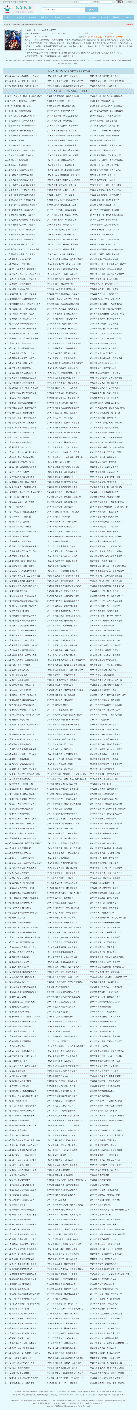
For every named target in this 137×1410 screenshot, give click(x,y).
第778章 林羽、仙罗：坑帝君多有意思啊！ (108, 81)
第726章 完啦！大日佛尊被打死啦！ (105, 1288)
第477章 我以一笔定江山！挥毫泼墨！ (106, 878)
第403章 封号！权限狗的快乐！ (18, 759)
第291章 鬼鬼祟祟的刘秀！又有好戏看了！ (108, 571)
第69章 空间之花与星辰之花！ (102, 204)
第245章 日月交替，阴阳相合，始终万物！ (65, 497)
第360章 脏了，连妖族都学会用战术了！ (107, 685)
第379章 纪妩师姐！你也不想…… (18, 719)
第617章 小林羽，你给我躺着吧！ (61, 1110)
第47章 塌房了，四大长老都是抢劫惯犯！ (64, 170)
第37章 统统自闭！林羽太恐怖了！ (19, 155)
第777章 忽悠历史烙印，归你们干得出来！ (22, 86)
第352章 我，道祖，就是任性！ (18, 675)
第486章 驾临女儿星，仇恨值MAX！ (105, 892)
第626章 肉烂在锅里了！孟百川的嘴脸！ (64, 1125)
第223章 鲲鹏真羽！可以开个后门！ (20, 462)
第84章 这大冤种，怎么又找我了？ (104, 229)
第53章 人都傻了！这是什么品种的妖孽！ (64, 180)
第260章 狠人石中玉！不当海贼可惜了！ (64, 521)
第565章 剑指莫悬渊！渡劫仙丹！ (19, 1026)
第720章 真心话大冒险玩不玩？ (103, 1279)
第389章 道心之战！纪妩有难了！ (61, 734)
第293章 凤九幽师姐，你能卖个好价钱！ (64, 576)
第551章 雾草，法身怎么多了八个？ (62, 1001)
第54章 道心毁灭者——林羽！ (102, 180)
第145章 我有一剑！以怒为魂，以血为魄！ (22, 333)
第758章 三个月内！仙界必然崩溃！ (62, 1343)
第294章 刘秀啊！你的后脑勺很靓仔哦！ (107, 576)
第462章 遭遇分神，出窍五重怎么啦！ (106, 853)
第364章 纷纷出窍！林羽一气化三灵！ (20, 694)
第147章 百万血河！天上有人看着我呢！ (107, 333)
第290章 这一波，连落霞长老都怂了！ (63, 571)
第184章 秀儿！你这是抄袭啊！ (18, 398)
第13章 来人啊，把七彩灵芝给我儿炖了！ (22, 115)
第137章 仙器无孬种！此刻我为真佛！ (63, 318)
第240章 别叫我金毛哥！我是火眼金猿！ (107, 487)
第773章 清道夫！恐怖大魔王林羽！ (62, 1368)
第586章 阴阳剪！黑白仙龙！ (17, 1061)
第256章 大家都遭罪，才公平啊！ (19, 516)
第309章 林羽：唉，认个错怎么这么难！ (107, 600)
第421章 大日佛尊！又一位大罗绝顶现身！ (22, 789)
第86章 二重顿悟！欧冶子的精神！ (61, 234)
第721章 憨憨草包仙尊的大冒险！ (19, 1284)
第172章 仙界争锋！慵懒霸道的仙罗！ (20, 378)
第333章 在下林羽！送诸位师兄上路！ (106, 640)
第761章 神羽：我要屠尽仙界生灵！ (62, 1348)
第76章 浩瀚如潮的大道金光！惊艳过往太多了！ (25, 219)
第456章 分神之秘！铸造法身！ (103, 843)
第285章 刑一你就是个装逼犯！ (103, 561)
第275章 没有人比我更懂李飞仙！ (61, 546)
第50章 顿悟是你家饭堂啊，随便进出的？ (64, 175)
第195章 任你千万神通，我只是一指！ (106, 412)
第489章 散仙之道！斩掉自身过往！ (105, 897)
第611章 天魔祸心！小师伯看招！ (61, 1100)
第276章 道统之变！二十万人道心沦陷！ (107, 546)
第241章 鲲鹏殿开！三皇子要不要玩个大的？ (23, 492)
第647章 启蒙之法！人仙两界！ (60, 1160)
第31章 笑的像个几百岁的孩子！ (18, 145)
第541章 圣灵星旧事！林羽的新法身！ (20, 987)
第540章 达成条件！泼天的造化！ (104, 982)
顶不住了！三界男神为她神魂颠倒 (83, 1391)
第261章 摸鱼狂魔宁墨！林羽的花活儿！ (107, 521)
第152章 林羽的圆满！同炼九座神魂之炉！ (65, 343)
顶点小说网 (19, 9)
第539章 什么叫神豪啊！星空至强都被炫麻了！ (67, 982)
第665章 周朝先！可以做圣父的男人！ (63, 1189)
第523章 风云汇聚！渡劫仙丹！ (18, 957)
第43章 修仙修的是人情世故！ (17, 165)
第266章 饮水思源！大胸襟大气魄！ (62, 531)
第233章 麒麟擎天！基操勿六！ (60, 477)
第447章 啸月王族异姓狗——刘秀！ (105, 828)
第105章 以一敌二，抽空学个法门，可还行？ (109, 264)
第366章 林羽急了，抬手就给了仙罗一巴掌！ (109, 694)
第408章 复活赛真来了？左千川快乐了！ (107, 764)
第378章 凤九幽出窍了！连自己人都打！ (107, 714)
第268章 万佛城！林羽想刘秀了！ (19, 536)
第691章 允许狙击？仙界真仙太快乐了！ (21, 1234)
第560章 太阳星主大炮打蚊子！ (60, 1016)
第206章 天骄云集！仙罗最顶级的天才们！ (65, 432)
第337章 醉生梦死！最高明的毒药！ (20, 650)
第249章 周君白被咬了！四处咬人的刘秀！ (108, 501)
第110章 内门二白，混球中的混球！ (62, 274)
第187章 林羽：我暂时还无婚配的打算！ (21, 402)
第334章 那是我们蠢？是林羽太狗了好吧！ (22, 645)
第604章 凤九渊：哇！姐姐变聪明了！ (20, 1090)
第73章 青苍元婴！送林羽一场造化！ (20, 214)
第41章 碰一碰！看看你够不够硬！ (61, 160)
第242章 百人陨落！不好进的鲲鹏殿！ (63, 492)
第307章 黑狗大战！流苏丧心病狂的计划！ (22, 600)
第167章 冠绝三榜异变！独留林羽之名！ (64, 368)
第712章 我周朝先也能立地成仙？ (19, 1269)
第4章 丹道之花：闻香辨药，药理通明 (20, 101)
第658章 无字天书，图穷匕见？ (18, 1180)
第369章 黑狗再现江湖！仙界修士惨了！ (107, 699)
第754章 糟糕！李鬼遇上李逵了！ (19, 1338)
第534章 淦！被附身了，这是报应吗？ (106, 972)
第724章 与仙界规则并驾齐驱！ (18, 1288)
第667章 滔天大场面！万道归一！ (19, 1194)
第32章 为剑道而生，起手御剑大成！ (62, 145)
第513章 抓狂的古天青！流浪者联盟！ (106, 937)
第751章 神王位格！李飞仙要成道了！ (20, 1333)
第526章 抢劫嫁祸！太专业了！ (18, 962)
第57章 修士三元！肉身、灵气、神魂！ (106, 185)
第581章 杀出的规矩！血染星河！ (61, 1051)
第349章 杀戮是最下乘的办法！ (18, 670)
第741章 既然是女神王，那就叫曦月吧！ (107, 1313)
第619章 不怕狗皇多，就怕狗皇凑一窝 (20, 1115)
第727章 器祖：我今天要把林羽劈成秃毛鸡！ (23, 1293)
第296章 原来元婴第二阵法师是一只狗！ (64, 581)
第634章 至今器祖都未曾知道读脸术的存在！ (23, 1140)
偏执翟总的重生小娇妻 (114, 1391)
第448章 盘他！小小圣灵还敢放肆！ (20, 833)
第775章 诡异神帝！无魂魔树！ (103, 86)
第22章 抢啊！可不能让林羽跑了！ (19, 130)
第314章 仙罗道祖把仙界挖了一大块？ (63, 610)
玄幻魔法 (20, 17)
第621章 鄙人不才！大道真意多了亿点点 (107, 1115)
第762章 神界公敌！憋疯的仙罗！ (104, 1348)
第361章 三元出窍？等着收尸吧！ (19, 690)
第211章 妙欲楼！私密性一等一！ (19, 442)
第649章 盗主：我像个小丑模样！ (19, 1165)
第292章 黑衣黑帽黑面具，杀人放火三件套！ (23, 576)
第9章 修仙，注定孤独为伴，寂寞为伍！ (107, 105)
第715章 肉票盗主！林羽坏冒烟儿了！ (20, 1274)
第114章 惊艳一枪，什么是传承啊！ (105, 279)
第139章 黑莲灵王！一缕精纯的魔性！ (20, 323)
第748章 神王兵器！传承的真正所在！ (20, 1328)
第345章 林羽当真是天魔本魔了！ (104, 660)
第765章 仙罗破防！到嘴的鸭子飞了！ (106, 1353)
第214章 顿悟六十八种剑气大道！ (19, 447)
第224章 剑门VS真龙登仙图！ (59, 462)
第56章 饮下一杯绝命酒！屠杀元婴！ (62, 185)
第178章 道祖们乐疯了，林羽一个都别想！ (22, 388)
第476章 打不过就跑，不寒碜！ (60, 878)
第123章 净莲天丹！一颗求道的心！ (105, 294)
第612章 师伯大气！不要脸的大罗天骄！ (107, 1100)
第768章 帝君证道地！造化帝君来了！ (106, 1358)
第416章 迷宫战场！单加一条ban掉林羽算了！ (66, 779)
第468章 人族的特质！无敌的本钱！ (105, 863)
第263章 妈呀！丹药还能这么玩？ (61, 526)
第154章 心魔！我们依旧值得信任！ (20, 348)
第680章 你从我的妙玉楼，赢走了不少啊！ (65, 1214)
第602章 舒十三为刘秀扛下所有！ (61, 1086)
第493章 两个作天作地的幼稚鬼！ (19, 907)
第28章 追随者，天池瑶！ (15, 140)
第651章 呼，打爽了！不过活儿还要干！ (107, 1165)
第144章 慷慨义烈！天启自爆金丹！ (105, 328)
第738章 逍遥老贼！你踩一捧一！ (104, 1308)
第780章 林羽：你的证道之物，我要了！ (21, 81)
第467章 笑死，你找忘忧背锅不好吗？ (63, 863)
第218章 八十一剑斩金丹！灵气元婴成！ (64, 452)
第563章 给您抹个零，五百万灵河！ (62, 1021)
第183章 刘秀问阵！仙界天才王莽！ (105, 393)
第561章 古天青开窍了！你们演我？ (105, 1016)
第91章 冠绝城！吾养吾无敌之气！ (19, 244)
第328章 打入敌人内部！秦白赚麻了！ (20, 635)
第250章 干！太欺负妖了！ (16, 506)
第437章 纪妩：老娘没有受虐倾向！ (62, 813)
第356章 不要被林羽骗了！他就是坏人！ (64, 680)
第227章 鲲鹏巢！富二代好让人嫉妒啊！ (64, 467)
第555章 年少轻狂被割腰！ (101, 1006)
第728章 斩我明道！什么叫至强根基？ (63, 1293)
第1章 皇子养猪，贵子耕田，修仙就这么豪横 (23, 96)
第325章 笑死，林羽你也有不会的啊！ (20, 630)
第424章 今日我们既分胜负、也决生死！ (21, 793)
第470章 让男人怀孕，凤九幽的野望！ (63, 868)
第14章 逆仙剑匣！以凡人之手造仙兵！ (63, 115)
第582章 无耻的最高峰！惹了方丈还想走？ (108, 1051)
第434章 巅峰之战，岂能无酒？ (60, 808)
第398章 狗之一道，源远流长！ (60, 749)
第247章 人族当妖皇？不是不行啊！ (20, 501)
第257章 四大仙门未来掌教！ (59, 516)
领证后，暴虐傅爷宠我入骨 (60, 1391)
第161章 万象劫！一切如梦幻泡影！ (62, 358)
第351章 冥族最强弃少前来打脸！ (104, 670)
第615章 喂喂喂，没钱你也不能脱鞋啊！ (107, 1105)
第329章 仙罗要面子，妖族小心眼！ (62, 635)
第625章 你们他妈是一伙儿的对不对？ (20, 1125)
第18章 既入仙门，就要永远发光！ (104, 120)
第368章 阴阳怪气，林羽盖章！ (60, 699)
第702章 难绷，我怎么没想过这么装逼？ (107, 1249)
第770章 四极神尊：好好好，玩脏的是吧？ (65, 1363)
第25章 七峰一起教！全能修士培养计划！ (22, 135)
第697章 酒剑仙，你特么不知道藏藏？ (20, 1244)
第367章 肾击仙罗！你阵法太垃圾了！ (20, 699)
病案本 (31, 60)
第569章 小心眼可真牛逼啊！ (59, 1031)
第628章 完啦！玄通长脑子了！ (18, 1130)
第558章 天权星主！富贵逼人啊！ (104, 1011)
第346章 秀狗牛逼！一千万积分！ (19, 665)
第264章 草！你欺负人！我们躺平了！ (106, 526)
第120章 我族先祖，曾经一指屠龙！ (105, 289)
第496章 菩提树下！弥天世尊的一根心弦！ (22, 912)
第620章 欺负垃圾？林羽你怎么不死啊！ (64, 1115)
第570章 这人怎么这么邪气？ (102, 1031)
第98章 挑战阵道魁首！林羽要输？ (61, 254)
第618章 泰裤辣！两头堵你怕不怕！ (105, 1110)
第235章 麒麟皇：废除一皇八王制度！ (20, 482)
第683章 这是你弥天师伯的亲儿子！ (62, 1219)
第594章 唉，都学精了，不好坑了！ (105, 1071)
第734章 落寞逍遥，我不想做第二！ (62, 1303)
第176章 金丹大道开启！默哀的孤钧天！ (64, 383)
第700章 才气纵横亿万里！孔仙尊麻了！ (21, 1249)
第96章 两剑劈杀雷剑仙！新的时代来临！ (107, 249)
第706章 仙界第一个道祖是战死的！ (20, 1259)
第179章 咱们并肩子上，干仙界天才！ (63, 388)
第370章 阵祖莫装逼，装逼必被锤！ (20, 704)
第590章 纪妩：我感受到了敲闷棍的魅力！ (65, 1066)
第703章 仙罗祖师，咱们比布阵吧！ (20, 1254)
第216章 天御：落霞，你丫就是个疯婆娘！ (108, 447)
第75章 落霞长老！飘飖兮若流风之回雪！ (107, 214)
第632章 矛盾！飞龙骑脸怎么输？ (61, 1135)
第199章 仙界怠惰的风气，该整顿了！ (20, 422)
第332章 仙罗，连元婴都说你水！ (61, 640)
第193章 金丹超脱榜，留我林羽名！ (20, 412)
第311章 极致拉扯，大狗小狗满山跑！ (63, 605)
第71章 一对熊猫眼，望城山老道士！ (62, 209)
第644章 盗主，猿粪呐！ (57, 1155)
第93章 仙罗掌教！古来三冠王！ (103, 244)
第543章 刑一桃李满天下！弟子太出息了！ (108, 987)
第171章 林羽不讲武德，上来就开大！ (106, 373)
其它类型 (104, 17)
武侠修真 (32, 17)
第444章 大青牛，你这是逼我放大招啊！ (107, 823)
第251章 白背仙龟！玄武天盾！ (60, 506)
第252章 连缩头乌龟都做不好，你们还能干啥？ (110, 506)
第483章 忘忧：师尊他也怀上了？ (104, 888)
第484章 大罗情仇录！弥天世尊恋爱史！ (21, 892)
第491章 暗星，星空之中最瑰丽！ (61, 902)
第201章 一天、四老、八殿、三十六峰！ (107, 422)
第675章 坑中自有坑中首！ (101, 1204)
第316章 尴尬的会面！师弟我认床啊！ (20, 615)
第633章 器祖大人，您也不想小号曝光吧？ (108, 1135)
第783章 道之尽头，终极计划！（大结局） (106, 36)
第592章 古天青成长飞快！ (16, 1071)
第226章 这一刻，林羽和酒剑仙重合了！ (21, 467)
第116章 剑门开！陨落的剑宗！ (60, 284)
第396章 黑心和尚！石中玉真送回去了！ (107, 744)
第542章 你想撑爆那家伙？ (58, 987)
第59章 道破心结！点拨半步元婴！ (61, 190)
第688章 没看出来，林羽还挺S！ (18, 1229)
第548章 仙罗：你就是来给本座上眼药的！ (65, 996)
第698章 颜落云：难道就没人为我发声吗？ (65, 1244)
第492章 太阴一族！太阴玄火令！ (104, 902)
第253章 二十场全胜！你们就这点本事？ (21, 511)
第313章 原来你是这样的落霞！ (18, 610)
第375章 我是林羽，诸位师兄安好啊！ (106, 709)
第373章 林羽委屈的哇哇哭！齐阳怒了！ (21, 709)
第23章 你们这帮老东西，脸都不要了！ (63, 130)
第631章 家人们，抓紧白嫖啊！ (18, 1135)
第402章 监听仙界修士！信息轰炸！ (105, 754)
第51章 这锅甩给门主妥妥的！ (102, 175)
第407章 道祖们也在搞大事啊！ (60, 764)
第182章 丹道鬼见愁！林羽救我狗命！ (63, 393)
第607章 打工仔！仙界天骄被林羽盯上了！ (22, 1095)
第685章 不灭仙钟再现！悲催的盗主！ (20, 1224)
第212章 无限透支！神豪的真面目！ (62, 442)
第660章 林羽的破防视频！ (101, 1180)
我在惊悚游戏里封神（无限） (68, 63)
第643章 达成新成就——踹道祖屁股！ (20, 1155)
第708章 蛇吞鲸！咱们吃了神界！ (104, 1259)
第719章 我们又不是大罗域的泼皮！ (62, 1279)
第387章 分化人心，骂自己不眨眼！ (105, 729)
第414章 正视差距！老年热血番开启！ (106, 774)
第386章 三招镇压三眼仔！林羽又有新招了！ (66, 729)
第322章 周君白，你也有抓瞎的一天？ (20, 625)
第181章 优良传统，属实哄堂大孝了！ (20, 393)
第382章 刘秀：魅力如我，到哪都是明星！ (22, 724)
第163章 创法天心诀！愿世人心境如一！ (21, 363)
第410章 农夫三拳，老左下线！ (60, 769)
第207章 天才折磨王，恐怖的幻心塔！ (106, 432)
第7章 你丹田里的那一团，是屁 (18, 105)
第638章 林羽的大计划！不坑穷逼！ (62, 1145)
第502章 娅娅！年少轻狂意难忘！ (19, 922)
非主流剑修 (101, 1391)
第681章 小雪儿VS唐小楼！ (101, 1214)
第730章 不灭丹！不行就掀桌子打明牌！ (21, 1298)
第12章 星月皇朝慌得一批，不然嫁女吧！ (107, 110)
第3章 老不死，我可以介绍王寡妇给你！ (107, 96)
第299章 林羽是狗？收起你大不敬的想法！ (65, 586)
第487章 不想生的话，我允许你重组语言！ (22, 897)
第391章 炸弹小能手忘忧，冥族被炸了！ (21, 739)
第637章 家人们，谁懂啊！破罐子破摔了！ (22, 1145)
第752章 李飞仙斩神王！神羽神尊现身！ (64, 1333)
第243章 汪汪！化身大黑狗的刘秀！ (105, 492)
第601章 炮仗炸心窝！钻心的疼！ (19, 1086)
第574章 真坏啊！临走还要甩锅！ (19, 1041)
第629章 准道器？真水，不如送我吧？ (63, 1130)
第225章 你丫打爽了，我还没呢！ (104, 462)
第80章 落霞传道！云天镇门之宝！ (61, 224)
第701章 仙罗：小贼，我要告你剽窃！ (63, 1249)
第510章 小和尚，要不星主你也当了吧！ (107, 932)
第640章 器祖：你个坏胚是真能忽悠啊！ (21, 1150)
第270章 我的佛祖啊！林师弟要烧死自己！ (108, 536)
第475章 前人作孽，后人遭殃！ (18, 878)
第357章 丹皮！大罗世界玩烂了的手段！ (107, 680)
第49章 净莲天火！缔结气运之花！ (19, 175)
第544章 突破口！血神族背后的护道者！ (21, 991)
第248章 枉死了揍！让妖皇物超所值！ (63, 501)
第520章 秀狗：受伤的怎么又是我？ (20, 952)
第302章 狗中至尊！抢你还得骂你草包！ (64, 591)
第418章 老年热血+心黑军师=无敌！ (20, 784)
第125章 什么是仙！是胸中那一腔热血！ (64, 299)
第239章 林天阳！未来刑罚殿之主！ (62, 487)
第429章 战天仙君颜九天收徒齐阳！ (105, 798)
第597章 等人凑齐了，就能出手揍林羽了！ (108, 1076)
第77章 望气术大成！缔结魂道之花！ (62, 219)
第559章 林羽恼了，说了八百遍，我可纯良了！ (24, 1016)
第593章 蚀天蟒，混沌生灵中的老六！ (63, 1071)
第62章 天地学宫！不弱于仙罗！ (60, 195)
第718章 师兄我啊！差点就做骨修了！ (20, 1279)
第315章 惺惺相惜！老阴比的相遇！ (105, 610)
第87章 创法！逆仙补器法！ (101, 234)
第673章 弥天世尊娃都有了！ (17, 1204)
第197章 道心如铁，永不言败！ (60, 417)
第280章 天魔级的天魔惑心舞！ (18, 556)
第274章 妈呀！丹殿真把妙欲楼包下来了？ (22, 546)
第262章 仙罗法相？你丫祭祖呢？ (19, 526)
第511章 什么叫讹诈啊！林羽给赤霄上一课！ (23, 937)
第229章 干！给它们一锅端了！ (18, 472)
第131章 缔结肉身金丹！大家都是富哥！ (64, 308)
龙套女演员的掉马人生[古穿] (47, 1395)
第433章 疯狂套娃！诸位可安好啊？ (20, 808)
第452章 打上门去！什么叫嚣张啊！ (62, 838)
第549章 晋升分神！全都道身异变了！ (106, 996)
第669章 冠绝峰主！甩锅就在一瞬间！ (106, 1194)
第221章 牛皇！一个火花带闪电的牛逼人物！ (66, 457)
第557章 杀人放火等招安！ (58, 1011)
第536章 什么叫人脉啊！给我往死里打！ (64, 977)
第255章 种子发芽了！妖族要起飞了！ (106, 511)
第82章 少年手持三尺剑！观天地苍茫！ (21, 229)
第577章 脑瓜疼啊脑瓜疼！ (16, 1046)
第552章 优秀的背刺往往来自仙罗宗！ (106, 1001)
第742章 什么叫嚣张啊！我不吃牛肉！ (20, 1318)
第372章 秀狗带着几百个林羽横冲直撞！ (107, 704)
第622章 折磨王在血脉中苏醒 (17, 1120)
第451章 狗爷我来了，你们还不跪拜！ (20, 838)
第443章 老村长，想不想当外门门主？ (63, 823)
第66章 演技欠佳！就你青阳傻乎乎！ (105, 200)
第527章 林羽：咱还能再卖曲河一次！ (63, 962)
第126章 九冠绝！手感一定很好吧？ (105, 299)
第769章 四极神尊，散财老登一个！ (20, 1363)
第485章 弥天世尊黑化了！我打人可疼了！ (65, 892)
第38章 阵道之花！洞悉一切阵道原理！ (63, 155)
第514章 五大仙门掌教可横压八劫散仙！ (21, 942)
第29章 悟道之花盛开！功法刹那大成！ (63, 140)
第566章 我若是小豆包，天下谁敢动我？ (64, 1026)
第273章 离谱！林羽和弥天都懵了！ (105, 541)
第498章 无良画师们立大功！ (102, 912)
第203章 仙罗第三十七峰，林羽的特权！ (64, 427)
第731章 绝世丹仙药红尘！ (58, 1298)
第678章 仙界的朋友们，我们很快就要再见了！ (110, 1209)
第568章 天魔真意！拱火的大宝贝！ (20, 1031)
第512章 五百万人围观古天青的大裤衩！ (64, 937)
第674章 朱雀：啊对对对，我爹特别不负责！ (66, 1204)
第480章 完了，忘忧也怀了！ (102, 883)
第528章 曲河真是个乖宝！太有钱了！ (106, 962)
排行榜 (116, 17)
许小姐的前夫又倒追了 (67, 1395)
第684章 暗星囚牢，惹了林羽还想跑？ (106, 1219)
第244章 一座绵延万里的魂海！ (18, 497)
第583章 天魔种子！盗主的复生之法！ (20, 1056)
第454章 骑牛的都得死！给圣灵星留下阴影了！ (24, 843)
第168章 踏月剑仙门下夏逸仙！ (103, 368)
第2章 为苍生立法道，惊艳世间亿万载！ (64, 96)
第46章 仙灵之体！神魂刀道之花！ (19, 170)
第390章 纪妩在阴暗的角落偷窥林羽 (105, 734)
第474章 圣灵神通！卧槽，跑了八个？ (106, 873)
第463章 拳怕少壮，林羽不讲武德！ (20, 858)
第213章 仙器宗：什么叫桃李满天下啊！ (107, 442)
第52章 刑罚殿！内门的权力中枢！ (19, 180)
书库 (128, 17)
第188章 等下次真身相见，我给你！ (62, 402)
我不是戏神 (121, 60)
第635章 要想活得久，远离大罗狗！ (62, 1140)
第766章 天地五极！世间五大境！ (19, 1358)
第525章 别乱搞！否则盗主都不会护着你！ (108, 957)
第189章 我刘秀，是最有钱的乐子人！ (106, 402)
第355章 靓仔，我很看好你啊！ (18, 680)
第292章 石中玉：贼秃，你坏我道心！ (63, 739)
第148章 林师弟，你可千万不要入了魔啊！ (22, 338)
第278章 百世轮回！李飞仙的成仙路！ (63, 551)
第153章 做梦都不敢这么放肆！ (103, 343)
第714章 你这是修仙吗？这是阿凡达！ (106, 1269)
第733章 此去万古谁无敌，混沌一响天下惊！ (23, 1303)
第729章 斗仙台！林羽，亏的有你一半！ (107, 1293)
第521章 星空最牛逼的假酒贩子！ (61, 952)
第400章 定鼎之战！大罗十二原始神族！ (21, 754)
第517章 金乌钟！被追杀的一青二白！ (20, 947)
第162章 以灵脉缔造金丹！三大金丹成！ (107, 358)
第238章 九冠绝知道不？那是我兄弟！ (20, 487)
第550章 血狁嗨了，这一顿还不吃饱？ (20, 1001)
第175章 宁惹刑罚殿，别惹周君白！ (20, 383)
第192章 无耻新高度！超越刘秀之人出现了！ (109, 407)
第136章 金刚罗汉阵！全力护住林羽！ (20, 318)
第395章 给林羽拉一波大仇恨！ (60, 744)
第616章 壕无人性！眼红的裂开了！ (20, 1110)
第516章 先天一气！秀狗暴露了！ (104, 942)
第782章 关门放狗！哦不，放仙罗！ (62, 76)
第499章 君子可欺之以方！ (16, 917)
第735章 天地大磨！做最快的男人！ (105, 1303)
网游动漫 (92, 17)
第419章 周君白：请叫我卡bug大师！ (63, 784)
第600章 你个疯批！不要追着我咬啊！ (106, 1081)
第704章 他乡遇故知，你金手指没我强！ (64, 1254)
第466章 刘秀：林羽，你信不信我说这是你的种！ (25, 863)
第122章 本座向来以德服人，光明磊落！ (64, 294)
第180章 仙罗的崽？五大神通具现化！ (106, 388)
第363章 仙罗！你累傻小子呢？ (103, 690)
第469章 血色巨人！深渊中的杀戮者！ (20, 868)
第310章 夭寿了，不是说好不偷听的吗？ (21, 605)
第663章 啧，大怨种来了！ (101, 1185)
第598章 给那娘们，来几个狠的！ (19, 1081)
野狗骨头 (25, 60)
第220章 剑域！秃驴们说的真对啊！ (20, 457)
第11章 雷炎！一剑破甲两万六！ (60, 110)
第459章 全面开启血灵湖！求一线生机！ (107, 848)
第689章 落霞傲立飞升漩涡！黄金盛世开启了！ (67, 1229)
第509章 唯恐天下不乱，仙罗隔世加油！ (64, 932)
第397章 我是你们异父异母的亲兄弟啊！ (21, 749)
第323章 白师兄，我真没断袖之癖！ (62, 625)
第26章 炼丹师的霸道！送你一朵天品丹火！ (65, 135)
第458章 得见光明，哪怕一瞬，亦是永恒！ (65, 848)
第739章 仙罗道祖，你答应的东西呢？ (20, 1313)
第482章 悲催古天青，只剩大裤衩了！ (63, 888)
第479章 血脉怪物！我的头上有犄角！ (63, 883)
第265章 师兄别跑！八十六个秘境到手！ (21, 531)
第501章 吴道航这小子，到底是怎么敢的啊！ (109, 917)
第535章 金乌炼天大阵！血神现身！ (20, 977)
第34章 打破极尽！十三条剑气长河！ (20, 150)
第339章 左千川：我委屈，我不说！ (105, 650)
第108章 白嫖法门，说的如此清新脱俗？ (107, 269)
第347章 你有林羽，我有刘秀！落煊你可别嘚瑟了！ (68, 665)
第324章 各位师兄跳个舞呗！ (102, 625)
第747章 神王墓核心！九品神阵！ (104, 1323)
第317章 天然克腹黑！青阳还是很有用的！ (65, 615)
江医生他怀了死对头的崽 (43, 60)
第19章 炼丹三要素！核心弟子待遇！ (20, 125)
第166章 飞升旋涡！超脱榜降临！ (19, 368)
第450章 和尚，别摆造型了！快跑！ (105, 833)
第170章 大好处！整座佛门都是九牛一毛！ (65, 373)
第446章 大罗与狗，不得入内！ (60, 828)
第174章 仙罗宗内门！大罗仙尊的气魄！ (107, 378)
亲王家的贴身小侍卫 (115, 1395)
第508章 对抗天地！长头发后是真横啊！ (21, 932)
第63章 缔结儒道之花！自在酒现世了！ (106, 195)
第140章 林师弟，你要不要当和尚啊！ (63, 323)
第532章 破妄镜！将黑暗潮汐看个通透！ (21, 972)
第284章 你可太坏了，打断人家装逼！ (63, 561)
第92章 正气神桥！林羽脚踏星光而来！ (63, 244)
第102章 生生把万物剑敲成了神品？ (105, 259)
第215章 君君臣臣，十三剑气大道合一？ (64, 447)
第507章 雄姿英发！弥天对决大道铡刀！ (107, 927)
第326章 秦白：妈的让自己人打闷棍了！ (64, 630)
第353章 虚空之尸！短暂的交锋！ (61, 675)
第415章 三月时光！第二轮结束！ (19, 779)
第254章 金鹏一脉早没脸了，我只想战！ (64, 511)
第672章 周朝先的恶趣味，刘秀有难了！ (107, 1199)
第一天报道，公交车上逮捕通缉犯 (95, 1395)
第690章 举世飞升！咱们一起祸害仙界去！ (108, 1229)
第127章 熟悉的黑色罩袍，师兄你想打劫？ (22, 303)
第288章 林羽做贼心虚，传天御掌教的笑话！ (109, 566)
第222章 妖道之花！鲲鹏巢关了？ (104, 457)
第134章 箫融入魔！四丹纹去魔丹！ (62, 313)
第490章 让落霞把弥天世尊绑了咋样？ (20, 902)
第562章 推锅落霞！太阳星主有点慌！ (20, 1021)
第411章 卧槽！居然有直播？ (102, 769)
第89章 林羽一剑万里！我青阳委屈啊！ (63, 239)
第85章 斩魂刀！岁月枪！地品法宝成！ (21, 234)
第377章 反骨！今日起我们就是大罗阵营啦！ (66, 714)
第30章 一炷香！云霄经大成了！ (103, 140)
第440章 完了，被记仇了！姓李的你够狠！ (65, 818)
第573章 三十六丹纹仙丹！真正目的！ (106, 1036)
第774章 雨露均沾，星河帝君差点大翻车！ (108, 1368)
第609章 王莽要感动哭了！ (101, 1095)
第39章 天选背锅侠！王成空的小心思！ (106, 155)
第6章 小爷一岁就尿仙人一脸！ (103, 101)
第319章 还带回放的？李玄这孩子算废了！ (22, 620)
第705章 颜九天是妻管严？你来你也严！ (107, 1254)
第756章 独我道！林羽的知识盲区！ (105, 1338)
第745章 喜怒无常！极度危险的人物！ (20, 1323)
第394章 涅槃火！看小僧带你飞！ (19, 744)
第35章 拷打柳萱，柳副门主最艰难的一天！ (65, 150)
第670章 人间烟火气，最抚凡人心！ (20, 1199)
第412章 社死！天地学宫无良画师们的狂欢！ (23, 774)
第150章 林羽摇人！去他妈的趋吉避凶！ (107, 338)
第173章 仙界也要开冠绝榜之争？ (61, 378)
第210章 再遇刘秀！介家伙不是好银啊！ (107, 437)
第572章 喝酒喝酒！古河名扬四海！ (62, 1036)
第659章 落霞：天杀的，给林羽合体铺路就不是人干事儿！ (71, 1180)
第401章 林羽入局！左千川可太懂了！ (63, 754)
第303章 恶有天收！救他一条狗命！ (105, 591)
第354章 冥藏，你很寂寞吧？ (102, 675)
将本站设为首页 (9, 2)
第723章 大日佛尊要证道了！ (102, 1284)
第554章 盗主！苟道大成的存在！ (61, 1006)
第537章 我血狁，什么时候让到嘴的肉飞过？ (109, 977)
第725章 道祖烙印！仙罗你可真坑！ (62, 1288)
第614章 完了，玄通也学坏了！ (60, 1105)
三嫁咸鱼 (113, 60)
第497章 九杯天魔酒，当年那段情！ (62, 912)
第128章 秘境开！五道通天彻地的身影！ (64, 303)
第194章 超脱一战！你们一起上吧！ (62, 412)
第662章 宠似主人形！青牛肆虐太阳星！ (64, 1185)
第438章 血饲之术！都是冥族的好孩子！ (107, 813)
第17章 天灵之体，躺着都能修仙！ (61, 120)
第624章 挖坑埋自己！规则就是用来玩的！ (108, 1120)
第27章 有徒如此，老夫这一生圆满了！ (106, 135)
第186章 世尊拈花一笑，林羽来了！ (105, 398)
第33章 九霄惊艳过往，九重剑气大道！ (106, 145)
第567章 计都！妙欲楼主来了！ (103, 1026)
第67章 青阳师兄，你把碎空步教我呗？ (21, 204)
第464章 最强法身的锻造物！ (59, 858)
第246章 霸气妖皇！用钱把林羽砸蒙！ (106, 497)
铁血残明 (128, 60)
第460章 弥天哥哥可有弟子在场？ (19, 853)
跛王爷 (78, 1395)
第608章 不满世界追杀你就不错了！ (62, 1095)
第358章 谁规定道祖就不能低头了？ (20, 685)
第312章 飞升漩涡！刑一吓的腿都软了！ (107, 605)
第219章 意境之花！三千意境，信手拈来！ (108, 452)
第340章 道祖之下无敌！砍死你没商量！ (21, 655)
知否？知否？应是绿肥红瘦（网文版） (66, 60)
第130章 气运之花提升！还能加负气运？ (21, 308)
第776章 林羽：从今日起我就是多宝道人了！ (66, 86)
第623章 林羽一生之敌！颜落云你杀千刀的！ (66, 1120)
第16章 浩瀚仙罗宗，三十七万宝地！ (20, 120)
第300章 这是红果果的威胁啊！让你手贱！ (108, 586)
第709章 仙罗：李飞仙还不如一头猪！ (20, 1264)
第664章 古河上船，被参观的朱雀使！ (20, 1189)
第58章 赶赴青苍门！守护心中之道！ (20, 190)
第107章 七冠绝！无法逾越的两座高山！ (64, 269)
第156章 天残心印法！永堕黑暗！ (104, 348)
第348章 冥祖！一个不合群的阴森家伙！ (107, 665)
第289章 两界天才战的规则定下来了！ (20, 571)
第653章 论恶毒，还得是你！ (59, 1170)
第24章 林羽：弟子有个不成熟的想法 (105, 130)
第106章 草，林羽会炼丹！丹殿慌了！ (20, 269)
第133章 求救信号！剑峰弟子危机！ (20, 313)
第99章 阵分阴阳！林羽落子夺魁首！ (105, 254)
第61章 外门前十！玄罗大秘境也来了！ (21, 195)
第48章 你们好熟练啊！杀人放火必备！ (106, 170)
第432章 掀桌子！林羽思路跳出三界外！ (107, 803)
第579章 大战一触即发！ (100, 1046)
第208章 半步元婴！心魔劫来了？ (19, 437)
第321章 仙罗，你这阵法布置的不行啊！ (107, 620)
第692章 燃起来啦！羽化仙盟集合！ (62, 1234)
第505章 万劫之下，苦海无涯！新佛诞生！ (22, 927)
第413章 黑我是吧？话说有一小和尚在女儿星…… (67, 774)
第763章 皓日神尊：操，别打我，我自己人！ (23, 1353)
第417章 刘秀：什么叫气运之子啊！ (105, 779)
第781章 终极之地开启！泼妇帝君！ (105, 76)
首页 (9, 17)
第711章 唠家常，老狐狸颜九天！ (104, 1264)
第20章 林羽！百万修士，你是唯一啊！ (63, 125)
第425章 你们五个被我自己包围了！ (62, 793)
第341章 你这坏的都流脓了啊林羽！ (62, 655)
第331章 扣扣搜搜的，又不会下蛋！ (20, 640)
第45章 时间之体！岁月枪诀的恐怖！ (105, 165)
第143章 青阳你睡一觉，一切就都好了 (63, 328)
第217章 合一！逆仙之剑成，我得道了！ (21, 452)
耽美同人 (68, 17)
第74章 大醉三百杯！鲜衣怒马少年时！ (63, 214)
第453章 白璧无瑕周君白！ (101, 838)
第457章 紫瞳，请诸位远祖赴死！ (19, 848)
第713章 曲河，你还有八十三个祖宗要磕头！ (66, 1269)
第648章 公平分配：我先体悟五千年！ (106, 1160)
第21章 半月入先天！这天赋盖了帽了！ (106, 125)
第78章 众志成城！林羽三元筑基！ (104, 219)
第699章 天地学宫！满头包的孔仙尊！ (106, 1244)
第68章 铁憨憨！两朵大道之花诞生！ (62, 204)
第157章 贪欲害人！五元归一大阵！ (20, 353)
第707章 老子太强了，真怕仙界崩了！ (63, 1259)
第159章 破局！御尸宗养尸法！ (103, 353)
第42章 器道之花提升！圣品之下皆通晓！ (107, 160)
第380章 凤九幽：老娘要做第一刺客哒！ (64, 719)
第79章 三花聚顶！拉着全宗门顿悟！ (20, 224)
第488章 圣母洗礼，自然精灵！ (60, 897)
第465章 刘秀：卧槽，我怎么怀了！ (105, 858)
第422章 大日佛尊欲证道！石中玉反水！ (64, 789)
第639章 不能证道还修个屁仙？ (103, 1145)
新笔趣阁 (7, 24)
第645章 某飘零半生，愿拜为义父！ (105, 1155)
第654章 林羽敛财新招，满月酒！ (104, 1170)
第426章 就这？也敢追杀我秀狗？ (104, 793)
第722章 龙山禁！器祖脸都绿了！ (61, 1284)
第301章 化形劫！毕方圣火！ (17, 591)
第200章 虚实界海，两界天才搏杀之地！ (64, 422)
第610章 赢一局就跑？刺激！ (17, 1100)
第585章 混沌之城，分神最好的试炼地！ (107, 1056)
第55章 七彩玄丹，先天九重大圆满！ (20, 185)
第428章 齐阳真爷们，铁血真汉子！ (62, 798)
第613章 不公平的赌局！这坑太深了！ (20, 1105)
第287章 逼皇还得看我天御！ (59, 566)
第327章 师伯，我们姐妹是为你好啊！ (106, 630)
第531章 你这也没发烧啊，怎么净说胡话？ (108, 967)
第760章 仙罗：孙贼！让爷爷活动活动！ (21, 1348)
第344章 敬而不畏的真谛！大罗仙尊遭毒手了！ (67, 660)
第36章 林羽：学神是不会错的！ (103, 150)
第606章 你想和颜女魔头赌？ (102, 1090)
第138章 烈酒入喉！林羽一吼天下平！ (106, 318)
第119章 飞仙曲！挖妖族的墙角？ (61, 289)
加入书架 (129, 24)
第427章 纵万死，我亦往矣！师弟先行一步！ (23, 798)
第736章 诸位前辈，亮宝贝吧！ (18, 1308)
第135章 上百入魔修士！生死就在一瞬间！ (108, 313)
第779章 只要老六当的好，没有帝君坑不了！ (66, 81)
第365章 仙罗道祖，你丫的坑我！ (61, 694)
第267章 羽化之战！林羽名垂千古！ (105, 531)
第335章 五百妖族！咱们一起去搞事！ (63, 645)
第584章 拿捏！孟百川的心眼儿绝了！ (63, 1056)
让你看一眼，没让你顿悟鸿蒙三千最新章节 (27, 24)
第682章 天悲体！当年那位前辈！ (19, 1219)
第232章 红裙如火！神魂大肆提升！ (20, 477)
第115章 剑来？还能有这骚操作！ (19, 284)
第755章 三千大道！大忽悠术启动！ (62, 1338)
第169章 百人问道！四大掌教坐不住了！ (21, 373)
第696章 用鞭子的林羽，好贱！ (103, 1239)
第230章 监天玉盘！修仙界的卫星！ (62, 472)
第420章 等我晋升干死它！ (101, 784)
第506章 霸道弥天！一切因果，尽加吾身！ (65, 927)
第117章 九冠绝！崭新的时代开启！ (105, 284)
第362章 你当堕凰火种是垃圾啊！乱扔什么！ (66, 690)
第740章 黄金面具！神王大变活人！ (62, 1313)
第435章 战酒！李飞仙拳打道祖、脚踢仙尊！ (109, 808)
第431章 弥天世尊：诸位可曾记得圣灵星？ (65, 803)
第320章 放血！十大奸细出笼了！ (61, 620)
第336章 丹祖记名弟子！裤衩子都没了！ (107, 645)
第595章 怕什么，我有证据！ (17, 1076)
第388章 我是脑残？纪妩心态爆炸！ (20, 734)
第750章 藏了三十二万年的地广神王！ (106, 1328)
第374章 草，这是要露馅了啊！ (60, 709)
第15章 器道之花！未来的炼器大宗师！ (106, 115)
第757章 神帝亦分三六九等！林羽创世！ (21, 1343)
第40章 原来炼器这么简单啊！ (17, 160)
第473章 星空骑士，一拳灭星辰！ (61, 873)
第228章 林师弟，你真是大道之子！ (105, 467)
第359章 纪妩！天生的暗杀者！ (60, 685)
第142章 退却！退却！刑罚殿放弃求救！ (21, 328)
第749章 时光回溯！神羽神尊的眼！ (62, 1328)
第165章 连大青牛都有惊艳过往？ (104, 363)
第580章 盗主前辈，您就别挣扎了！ (20, 1051)
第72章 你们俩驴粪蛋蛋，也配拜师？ (105, 209)
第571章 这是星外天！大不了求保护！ (20, 1036)
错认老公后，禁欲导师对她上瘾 (24, 1395)
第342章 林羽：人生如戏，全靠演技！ (106, 655)
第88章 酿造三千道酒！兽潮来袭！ (19, 239)
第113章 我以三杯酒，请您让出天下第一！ (65, 279)
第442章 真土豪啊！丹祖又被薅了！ (20, 823)
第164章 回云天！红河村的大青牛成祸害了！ (66, 363)
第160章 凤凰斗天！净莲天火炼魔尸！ (20, 358)
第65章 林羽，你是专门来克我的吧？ (62, 200)
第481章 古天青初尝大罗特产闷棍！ (20, 888)
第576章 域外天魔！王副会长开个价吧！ (107, 1041)
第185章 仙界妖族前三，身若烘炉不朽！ (64, 398)
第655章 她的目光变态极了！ (17, 1175)
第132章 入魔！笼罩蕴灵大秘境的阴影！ (107, 308)
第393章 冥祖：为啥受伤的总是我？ (105, 739)
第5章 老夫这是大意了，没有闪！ (61, 101)
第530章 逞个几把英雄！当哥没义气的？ (64, 967)
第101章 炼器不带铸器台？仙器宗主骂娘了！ (66, 259)
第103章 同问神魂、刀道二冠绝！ (19, 264)
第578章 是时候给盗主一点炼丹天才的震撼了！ (67, 1046)
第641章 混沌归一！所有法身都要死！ (63, 1150)
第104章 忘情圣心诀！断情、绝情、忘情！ (65, 264)
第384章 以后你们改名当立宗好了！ (105, 724)
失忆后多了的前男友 (102, 60)
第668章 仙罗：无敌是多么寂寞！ (61, 1194)
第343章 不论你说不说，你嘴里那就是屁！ (22, 660)
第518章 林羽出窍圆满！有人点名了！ (63, 947)
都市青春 (44, 17)
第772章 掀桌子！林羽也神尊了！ (19, 1368)
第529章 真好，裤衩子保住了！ (18, 967)
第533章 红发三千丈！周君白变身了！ (63, 972)
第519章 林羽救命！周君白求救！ (104, 947)
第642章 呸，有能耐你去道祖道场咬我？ (107, 1150)
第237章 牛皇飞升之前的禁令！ (103, 482)
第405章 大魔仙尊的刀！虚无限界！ (105, 759)
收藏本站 (23, 2)
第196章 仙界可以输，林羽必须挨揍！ (20, 417)
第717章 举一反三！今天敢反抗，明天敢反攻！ (110, 1274)
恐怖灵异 (80, 17)
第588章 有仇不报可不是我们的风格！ (106, 1061)
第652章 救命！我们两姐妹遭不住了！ (20, 1170)
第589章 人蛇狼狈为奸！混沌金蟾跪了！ (21, 1066)
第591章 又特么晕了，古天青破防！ (105, 1066)
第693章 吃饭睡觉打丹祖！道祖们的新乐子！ (109, 1234)
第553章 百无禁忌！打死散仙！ (18, 1006)
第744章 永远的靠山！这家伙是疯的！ (106, 1318)
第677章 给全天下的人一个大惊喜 (61, 1209)
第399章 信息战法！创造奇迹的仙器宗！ (107, 749)
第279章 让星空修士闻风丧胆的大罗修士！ (108, 551)
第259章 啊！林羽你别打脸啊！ (18, 521)
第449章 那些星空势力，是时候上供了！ (64, 833)
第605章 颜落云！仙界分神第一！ (61, 1090)
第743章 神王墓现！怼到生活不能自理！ (64, 1318)
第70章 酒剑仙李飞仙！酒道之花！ (19, 209)
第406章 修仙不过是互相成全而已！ (20, 764)
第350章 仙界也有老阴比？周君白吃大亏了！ (66, 670)
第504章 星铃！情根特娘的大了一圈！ (106, 922)
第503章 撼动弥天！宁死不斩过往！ (62, 922)
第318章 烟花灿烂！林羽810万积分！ (105, 615)
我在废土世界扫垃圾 (87, 60)
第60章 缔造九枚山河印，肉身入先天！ (106, 190)
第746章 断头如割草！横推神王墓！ (62, 1323)
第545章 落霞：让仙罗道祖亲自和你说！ (64, 991)
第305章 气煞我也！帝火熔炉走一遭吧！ (64, 596)
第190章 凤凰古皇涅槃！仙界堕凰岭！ (20, 407)
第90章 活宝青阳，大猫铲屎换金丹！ (105, 239)
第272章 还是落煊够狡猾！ (58, 541)
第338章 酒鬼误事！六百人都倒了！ (62, 650)
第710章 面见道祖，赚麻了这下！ (61, 1264)
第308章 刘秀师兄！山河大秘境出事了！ (64, 600)
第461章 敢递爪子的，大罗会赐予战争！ (64, 853)
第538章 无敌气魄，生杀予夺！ (18, 982)
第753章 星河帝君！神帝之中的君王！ (106, 1333)
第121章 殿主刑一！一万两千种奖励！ (20, 294)
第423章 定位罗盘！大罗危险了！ (104, 789)
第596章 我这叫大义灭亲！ (58, 1076)
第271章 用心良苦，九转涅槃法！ (19, 541)
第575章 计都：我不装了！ (58, 1041)
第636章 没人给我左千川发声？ (103, 1140)
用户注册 (129, 2)
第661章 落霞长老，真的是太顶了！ (20, 1185)
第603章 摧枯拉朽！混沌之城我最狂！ (106, 1086)
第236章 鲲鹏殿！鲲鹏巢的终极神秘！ (63, 482)
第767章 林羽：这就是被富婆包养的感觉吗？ (66, 1358)
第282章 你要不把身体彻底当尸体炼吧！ (107, 556)
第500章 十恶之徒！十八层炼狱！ (61, 917)
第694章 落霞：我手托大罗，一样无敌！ (21, 1239)
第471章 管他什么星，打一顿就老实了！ (107, 868)
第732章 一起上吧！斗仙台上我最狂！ (106, 1298)
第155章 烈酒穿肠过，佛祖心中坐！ (62, 348)
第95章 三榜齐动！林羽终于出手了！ (62, 249)
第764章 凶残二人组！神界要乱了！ (62, 1353)
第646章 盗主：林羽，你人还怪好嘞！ (20, 1160)
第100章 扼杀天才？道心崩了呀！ (19, 259)
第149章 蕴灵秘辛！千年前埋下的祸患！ (64, 338)
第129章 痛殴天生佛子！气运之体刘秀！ (107, 303)
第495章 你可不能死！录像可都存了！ (106, 907)
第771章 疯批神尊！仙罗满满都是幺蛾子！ (108, 1363)
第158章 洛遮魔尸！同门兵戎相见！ (62, 353)
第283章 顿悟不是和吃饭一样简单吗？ (20, 561)
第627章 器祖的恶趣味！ (100, 1125)
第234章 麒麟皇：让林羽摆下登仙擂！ (106, 477)
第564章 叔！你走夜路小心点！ (103, 1021)
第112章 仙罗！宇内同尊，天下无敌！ (20, 279)
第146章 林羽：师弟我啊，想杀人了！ (63, 333)
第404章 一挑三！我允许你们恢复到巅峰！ (65, 759)
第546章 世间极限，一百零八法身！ (105, 991)
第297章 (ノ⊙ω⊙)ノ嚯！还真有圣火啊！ (107, 581)
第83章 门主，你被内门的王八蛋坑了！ (63, 229)
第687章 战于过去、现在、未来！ (104, 1224)
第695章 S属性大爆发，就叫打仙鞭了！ (63, 1239)
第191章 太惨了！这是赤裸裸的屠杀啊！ (64, 407)
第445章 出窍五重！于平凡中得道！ (20, 828)
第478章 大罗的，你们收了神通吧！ (20, 883)
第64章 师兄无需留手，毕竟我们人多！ (21, 200)
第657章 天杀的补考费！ (100, 1175)
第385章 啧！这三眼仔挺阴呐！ (18, 729)
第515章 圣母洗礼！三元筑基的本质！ (63, 942)
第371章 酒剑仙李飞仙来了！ (59, 704)
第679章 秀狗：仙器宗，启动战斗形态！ (21, 1214)
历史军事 (56, 17)
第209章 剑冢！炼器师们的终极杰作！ (63, 437)
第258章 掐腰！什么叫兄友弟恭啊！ (105, 516)
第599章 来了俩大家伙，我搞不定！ (62, 1081)
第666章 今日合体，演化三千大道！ (105, 1189)
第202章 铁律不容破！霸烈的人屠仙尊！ (21, 427)
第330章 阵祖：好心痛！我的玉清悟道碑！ (108, 635)
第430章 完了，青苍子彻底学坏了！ (20, 803)
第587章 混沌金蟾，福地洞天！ (60, 1061)
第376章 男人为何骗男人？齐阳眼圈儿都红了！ (24, 714)
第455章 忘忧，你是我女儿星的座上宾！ (64, 843)
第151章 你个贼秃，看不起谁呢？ (19, 343)
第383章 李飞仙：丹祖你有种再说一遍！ (64, 724)
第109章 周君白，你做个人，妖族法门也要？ (23, 274)
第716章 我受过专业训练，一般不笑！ (63, 1274)
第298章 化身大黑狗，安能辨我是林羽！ (21, 586)
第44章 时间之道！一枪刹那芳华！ (61, 165)
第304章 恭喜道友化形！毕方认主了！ (20, 596)
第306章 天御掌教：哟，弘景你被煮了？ (107, 596)
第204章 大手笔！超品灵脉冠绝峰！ (105, 427)
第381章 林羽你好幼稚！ (100, 719)
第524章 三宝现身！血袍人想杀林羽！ (63, 957)
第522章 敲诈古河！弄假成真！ (103, 952)
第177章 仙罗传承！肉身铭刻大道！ (105, 383)
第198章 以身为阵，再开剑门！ (103, 417)
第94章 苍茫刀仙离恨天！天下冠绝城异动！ (23, 249)
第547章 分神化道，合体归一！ (18, 996)
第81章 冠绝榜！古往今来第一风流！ (105, 224)
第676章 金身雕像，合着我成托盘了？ (20, 1209)
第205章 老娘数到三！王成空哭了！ (20, 432)
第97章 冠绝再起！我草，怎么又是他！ (21, 254)
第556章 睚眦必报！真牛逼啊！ (18, 1011)
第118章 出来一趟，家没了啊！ (18, 289)
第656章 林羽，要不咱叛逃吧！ (60, 1175)
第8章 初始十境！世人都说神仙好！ (62, 105)
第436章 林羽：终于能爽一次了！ (19, 813)
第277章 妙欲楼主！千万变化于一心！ (20, 551)
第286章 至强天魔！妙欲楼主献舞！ (20, 566)
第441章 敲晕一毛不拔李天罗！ (103, 818)
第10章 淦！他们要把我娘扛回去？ (19, 110)
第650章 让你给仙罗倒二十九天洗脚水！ (64, 1165)
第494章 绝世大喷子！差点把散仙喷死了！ (65, 907)
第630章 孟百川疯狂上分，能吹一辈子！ (107, 1130)
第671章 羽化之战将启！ (57, 1199)
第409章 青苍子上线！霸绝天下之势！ (20, 769)
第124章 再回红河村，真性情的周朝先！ (21, 299)
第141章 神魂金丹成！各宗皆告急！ (105, 323)
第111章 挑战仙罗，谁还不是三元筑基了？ (108, 274)
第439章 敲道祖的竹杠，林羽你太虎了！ (21, 818)
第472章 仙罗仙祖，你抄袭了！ (18, 873)
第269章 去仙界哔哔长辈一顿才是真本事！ (65, 536)
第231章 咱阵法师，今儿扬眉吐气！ (105, 472)
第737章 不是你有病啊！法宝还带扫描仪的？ (66, 1308)
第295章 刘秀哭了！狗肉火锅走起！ (20, 581)
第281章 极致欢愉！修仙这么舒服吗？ (63, 556)
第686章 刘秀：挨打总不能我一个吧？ (63, 1224)
